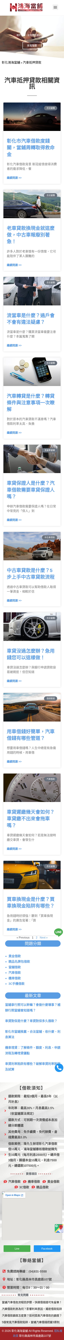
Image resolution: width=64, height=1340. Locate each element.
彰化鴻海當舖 (11, 62)
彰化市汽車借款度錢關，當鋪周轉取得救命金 (31, 147)
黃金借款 (15, 956)
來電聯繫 (32, 45)
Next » (44, 937)
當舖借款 (15, 967)
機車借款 (15, 978)
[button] (55, 7)
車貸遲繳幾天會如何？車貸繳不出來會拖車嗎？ (31, 818)
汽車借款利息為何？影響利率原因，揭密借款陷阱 (32, 1309)
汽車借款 (15, 972)
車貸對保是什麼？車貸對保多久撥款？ (31, 1021)
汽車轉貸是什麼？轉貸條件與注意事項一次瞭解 (31, 402)
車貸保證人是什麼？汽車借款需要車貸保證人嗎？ (31, 490)
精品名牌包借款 (19, 961)
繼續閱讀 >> (14, 177)
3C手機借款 (17, 983)
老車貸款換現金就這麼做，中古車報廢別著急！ (31, 235)
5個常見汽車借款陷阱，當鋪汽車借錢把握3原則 (31, 1322)
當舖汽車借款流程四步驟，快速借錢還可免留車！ (32, 1302)
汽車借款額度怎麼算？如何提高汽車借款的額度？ (32, 1315)
